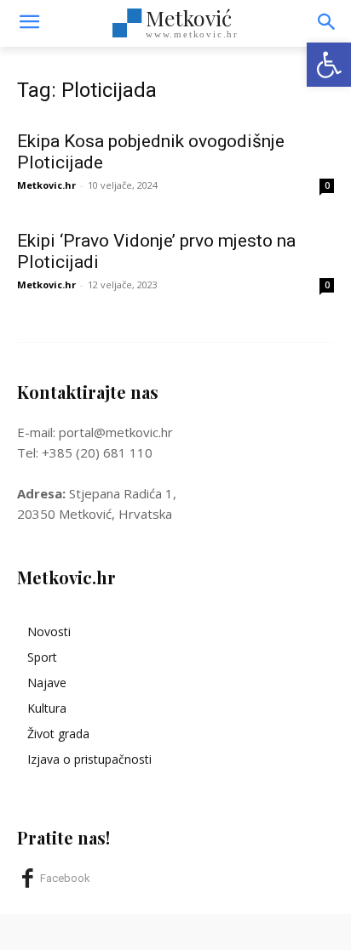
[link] (329, 65)
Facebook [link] (65, 878)
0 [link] (327, 185)
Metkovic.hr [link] (46, 185)
